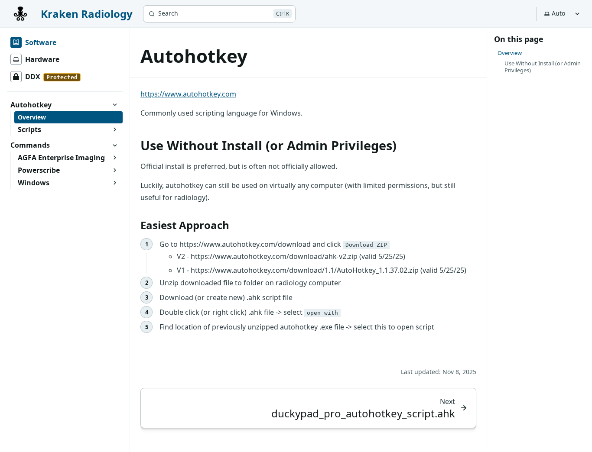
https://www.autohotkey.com (188, 94)
